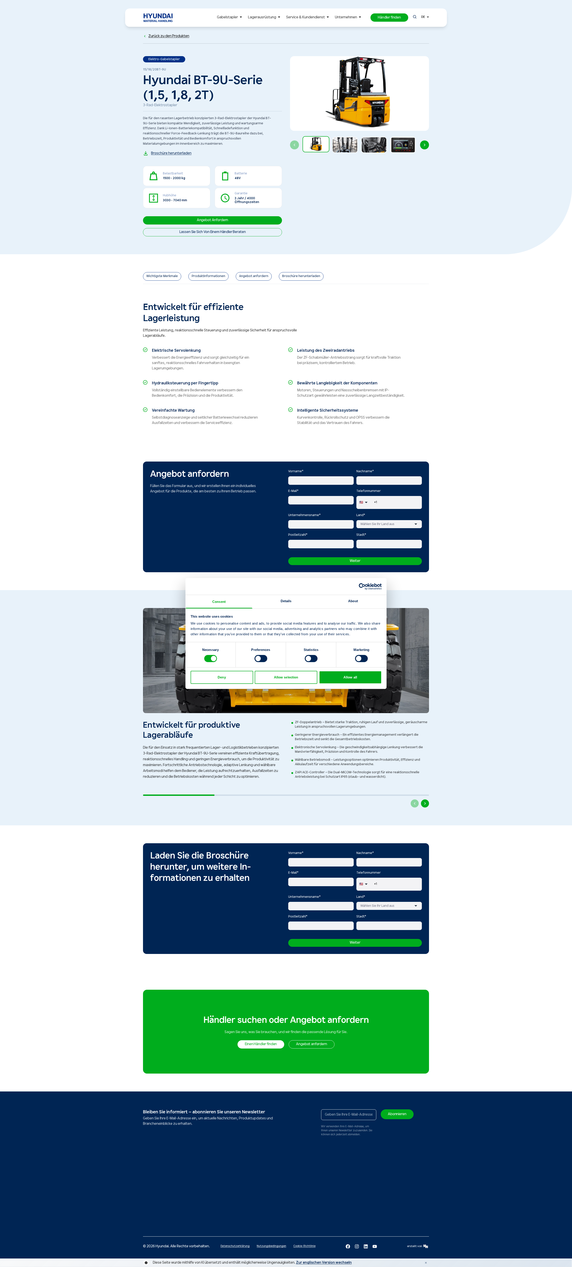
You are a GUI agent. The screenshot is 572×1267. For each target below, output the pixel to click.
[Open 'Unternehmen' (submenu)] (360, 17)
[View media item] (316, 144)
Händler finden (351, 1176)
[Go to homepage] (156, 1153)
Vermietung (232, 1192)
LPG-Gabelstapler (154, 1209)
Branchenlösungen (271, 1188)
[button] (389, 17)
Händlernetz (267, 1176)
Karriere (303, 1201)
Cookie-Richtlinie (304, 1246)
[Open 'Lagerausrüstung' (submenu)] (279, 17)
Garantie (230, 1198)
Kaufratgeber (267, 1182)
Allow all (350, 677)
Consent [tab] (219, 602)
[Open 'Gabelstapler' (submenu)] (241, 17)
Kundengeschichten (272, 1195)
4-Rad (151, 1192)
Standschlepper (187, 1215)
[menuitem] (230, 17)
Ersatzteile (232, 1176)
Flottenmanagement (238, 1205)
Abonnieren (397, 1114)
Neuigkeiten (306, 1176)
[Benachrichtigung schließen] (426, 1263)
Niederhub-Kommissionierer (194, 1221)
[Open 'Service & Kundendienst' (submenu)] (328, 17)
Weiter (355, 561)
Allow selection (286, 677)
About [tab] (353, 601)
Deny (222, 677)
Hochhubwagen (186, 1198)
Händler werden (308, 1195)
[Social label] (348, 1246)
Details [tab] (286, 601)
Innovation (305, 1188)
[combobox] (389, 524)
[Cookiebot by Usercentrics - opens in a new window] (362, 586)
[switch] (260, 658)
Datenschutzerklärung (235, 1246)
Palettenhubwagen (189, 1182)
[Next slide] (424, 144)
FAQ (261, 1208)
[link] (162, 276)
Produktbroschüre (270, 1201)
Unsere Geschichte (310, 1182)
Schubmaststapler (188, 1176)
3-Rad (151, 1186)
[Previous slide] (294, 144)
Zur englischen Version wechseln (324, 1263)
